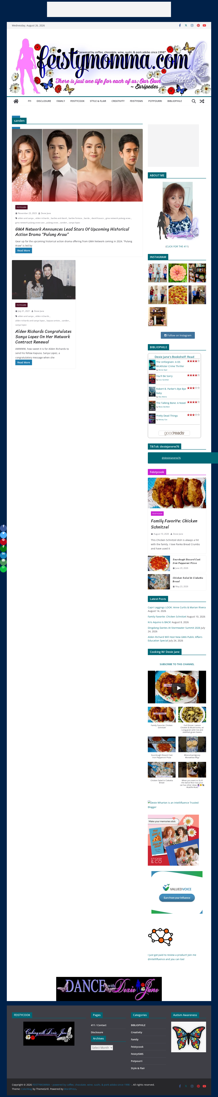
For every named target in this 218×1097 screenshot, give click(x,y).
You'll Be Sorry (164, 376)
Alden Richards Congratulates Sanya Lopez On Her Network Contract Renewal (43, 336)
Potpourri (155, 101)
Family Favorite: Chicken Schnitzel (174, 524)
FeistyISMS (136, 101)
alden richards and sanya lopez (30, 320)
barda (87, 218)
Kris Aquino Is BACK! (159, 622)
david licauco (97, 218)
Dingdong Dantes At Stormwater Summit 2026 (174, 627)
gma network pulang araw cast (29, 222)
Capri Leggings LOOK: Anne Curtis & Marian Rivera (177, 607)
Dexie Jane (46, 213)
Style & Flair (98, 101)
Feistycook (77, 101)
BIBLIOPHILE (174, 101)
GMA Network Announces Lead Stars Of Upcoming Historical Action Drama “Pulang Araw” (72, 232)
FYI (29, 101)
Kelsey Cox (163, 419)
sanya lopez (74, 222)
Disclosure (44, 101)
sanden (63, 222)
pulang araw (52, 222)
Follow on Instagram (179, 335)
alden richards (42, 218)
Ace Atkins (163, 396)
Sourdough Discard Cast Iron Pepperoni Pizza (186, 561)
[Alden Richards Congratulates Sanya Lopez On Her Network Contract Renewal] (44, 279)
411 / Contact (98, 1025)
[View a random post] (202, 101)
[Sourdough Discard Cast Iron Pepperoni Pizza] (159, 564)
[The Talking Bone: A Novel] (152, 403)
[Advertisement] (109, 9)
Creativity (118, 101)
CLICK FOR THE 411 (177, 246)
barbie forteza (75, 218)
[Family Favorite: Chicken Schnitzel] (177, 493)
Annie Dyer (163, 370)
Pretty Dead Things (167, 415)
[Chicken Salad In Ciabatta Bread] (159, 582)
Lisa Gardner (164, 379)
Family (61, 101)
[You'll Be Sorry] (152, 376)
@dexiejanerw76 (171, 457)
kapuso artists (53, 320)
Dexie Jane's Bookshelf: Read (174, 357)
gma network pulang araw (118, 218)
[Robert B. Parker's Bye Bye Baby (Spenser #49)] (152, 388)
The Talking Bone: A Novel (171, 403)
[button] (161, 719)
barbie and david (59, 218)
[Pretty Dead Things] (152, 415)
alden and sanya (26, 218)
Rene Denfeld (164, 407)
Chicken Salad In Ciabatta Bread (188, 579)
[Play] (178, 688)
